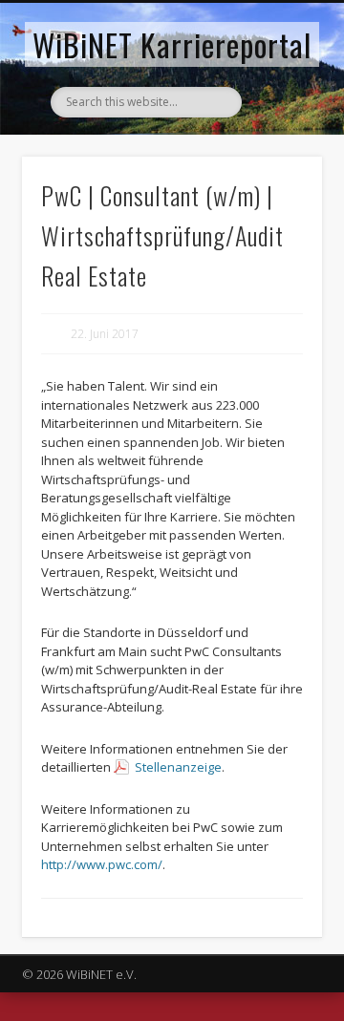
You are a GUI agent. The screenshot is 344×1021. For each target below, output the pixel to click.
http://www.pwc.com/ (101, 864)
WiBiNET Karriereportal (172, 44)
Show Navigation (277, 171)
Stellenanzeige (178, 767)
